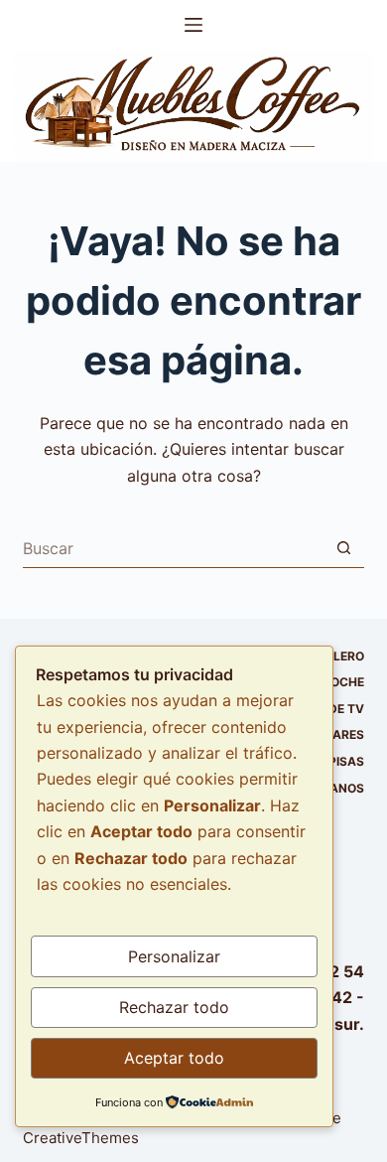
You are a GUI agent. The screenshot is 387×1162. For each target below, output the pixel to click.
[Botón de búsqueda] (344, 548)
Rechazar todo (174, 1007)
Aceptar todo (174, 1058)
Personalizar (174, 956)
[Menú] (193, 25)
